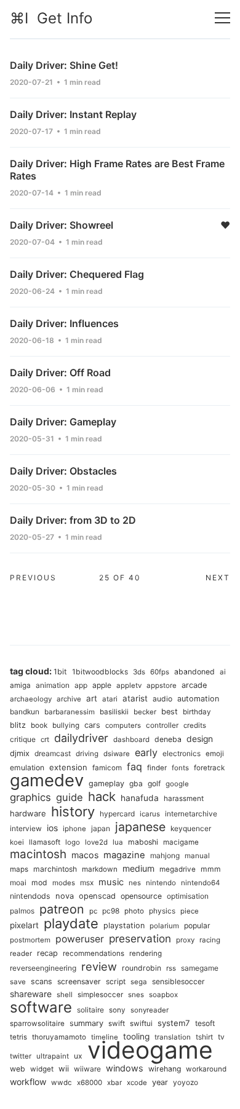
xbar (114, 1082)
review (99, 966)
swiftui (141, 1023)
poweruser (79, 939)
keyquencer (190, 828)
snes (136, 994)
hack (102, 796)
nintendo (161, 882)
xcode (137, 1082)
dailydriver (81, 738)
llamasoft (44, 842)
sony (117, 1010)
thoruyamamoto (59, 1037)
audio (162, 698)
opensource (141, 896)
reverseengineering (43, 968)
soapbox (163, 994)
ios (52, 828)
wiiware (87, 1068)
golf (154, 783)
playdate (71, 923)
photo (134, 911)
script (116, 981)
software (41, 1007)
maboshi (143, 842)
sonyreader (149, 1010)
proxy (185, 940)
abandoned (194, 671)
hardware (28, 813)
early (146, 752)
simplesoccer (100, 994)
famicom (107, 768)
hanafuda (140, 798)
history (73, 811)
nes (135, 882)
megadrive (177, 869)
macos (84, 855)
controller (162, 725)
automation (198, 698)
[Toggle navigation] (222, 18)
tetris (18, 1037)
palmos (22, 910)
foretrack (209, 768)
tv (221, 1036)
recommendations (93, 953)
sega (138, 981)
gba (136, 783)
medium (138, 868)
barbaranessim (69, 712)
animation (53, 685)
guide (69, 797)
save (18, 981)
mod (39, 882)
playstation (124, 925)
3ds (139, 672)
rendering (145, 953)
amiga (20, 685)
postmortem (30, 940)
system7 (174, 1023)
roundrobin (141, 968)
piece (189, 911)
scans (41, 981)
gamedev (47, 780)
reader (21, 953)
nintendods (30, 896)
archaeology (31, 699)
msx (87, 882)
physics (162, 910)
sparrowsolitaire (37, 1023)
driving (87, 753)
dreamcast (52, 753)
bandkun (24, 711)
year (160, 1082)
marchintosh (55, 869)
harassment (184, 798)
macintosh (38, 854)
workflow (28, 1081)
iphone (74, 828)
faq (134, 766)
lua (118, 842)
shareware (31, 994)
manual (197, 855)
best (169, 711)
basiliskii (114, 712)
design (199, 739)
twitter (20, 1056)
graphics (30, 797)
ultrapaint (52, 1056)
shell (65, 994)
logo (72, 842)
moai (18, 882)
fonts (180, 768)
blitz (18, 725)
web (17, 1068)
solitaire (90, 1009)
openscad (97, 896)
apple (101, 685)
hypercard (117, 813)
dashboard (131, 739)
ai (223, 672)
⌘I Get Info (51, 18)
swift (116, 1023)
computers (123, 725)
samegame (199, 968)
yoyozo (185, 1082)
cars (92, 725)
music (111, 882)
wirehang (164, 1068)
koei (17, 842)
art (91, 698)
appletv (129, 685)
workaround (206, 1069)
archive (69, 699)
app (80, 685)
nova (64, 896)
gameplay (106, 783)
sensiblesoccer (178, 981)
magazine (124, 855)
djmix (20, 753)
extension (68, 767)
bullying (65, 725)
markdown (100, 869)
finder (157, 768)
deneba (168, 739)
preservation (140, 938)
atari (110, 699)
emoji (215, 753)
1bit (60, 671)
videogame (150, 1049)
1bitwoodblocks (100, 671)
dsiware (116, 753)
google (177, 783)
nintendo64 (200, 882)
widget (42, 1069)
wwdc (61, 1082)
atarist (135, 698)
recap (47, 953)
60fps (159, 672)
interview (26, 828)
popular (197, 925)
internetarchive (191, 813)
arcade (194, 685)
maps (19, 869)
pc (93, 911)
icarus (150, 814)
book (39, 725)
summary (86, 1023)
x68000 (89, 1082)
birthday (197, 712)
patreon (61, 909)
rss (171, 968)
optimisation (188, 896)
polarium (164, 926)
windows (124, 1068)
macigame (181, 842)
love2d (96, 842)
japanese (140, 826)
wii (63, 1068)
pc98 (110, 910)
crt (45, 739)
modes (63, 882)
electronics (181, 753)
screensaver (79, 981)
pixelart (24, 925)
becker (145, 712)
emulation (27, 767)
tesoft (205, 1023)
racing (209, 940)
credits (194, 725)
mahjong (165, 855)
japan (100, 828)
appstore (161, 685)
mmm (211, 869)
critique (23, 739)
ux (78, 1055)
